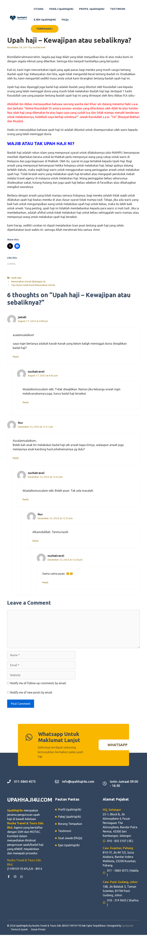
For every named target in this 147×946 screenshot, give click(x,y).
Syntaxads (127, 925)
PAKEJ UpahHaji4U (61, 8)
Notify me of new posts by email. (31, 692)
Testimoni (64, 831)
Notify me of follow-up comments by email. (38, 683)
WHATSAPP (117, 745)
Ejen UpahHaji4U (69, 845)
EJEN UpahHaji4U (45, 19)
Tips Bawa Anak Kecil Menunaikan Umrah (33, 285)
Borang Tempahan (70, 823)
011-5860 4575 (25, 781)
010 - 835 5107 (116, 840)
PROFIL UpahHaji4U (91, 8)
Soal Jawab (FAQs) (70, 838)
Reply (16, 356)
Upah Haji (16, 277)
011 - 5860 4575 (117, 870)
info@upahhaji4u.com (78, 781)
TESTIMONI (117, 8)
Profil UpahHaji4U (69, 809)
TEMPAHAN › (44, 28)
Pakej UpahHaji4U (69, 816)
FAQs (65, 19)
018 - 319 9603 (116, 900)
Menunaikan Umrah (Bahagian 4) (28, 281)
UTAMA (39, 8)
